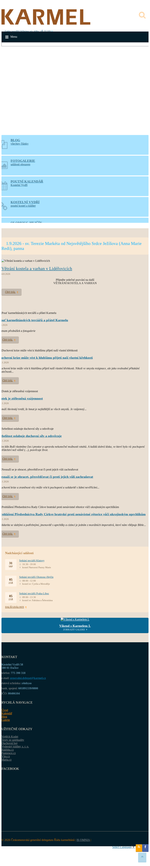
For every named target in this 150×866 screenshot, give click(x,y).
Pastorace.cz (8, 753)
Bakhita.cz (7, 749)
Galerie (5, 719)
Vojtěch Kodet (9, 736)
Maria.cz (6, 759)
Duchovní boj (9, 743)
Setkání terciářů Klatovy (31, 560)
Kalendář (6, 713)
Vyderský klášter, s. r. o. (15, 746)
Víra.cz (5, 756)
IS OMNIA (83, 839)
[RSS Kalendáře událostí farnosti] (139, 848)
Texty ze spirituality (12, 739)
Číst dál (10, 292)
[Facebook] (145, 848)
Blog (4, 716)
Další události (14, 607)
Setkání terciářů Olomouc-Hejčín (36, 577)
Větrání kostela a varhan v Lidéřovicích (36, 268)
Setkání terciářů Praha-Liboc (34, 593)
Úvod (4, 710)
